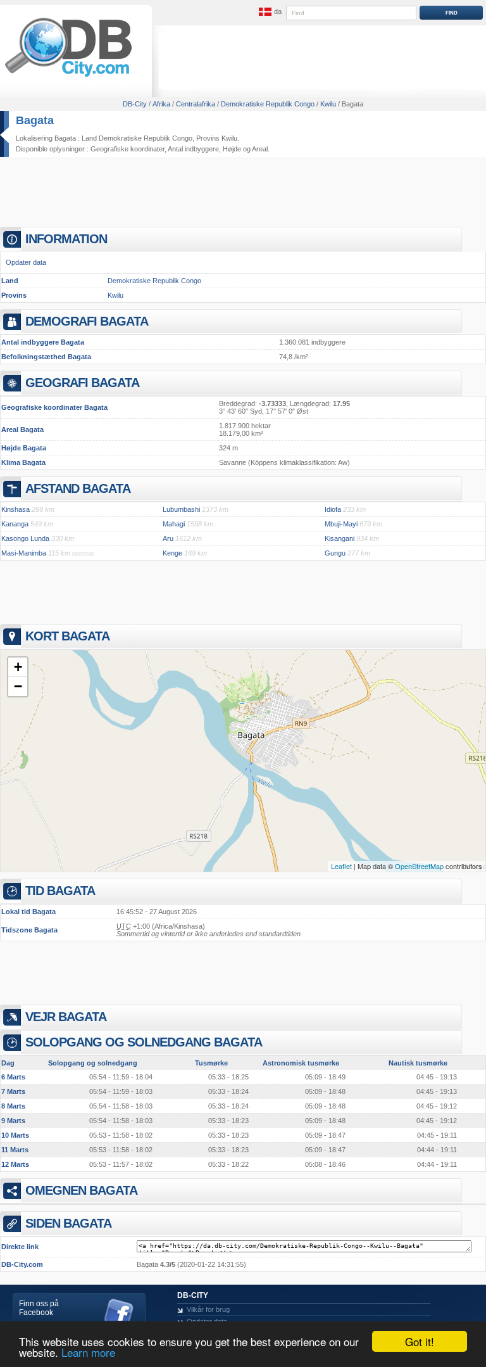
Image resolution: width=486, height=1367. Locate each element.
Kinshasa (15, 509)
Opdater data (26, 262)
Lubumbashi (181, 509)
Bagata (35, 120)
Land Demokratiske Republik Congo (137, 138)
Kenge (172, 553)
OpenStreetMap (419, 866)
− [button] (18, 686)
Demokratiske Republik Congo (154, 280)
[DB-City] (68, 76)
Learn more (88, 1352)
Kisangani (339, 538)
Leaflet (341, 866)
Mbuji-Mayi (341, 524)
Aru (168, 538)
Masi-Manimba (23, 553)
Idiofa (333, 509)
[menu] (269, 12)
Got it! (419, 1341)
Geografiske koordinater (127, 149)
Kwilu (115, 295)
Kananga (14, 524)
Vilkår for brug (208, 1309)
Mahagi (174, 524)
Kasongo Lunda (25, 538)
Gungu (335, 553)
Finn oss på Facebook (39, 1308)
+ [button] (18, 667)
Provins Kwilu (216, 138)
